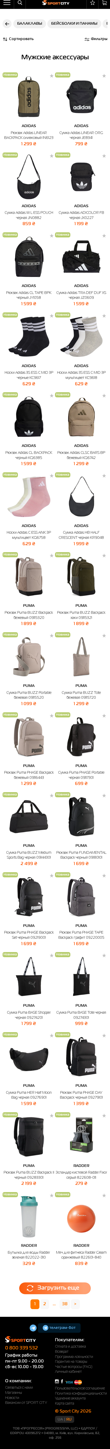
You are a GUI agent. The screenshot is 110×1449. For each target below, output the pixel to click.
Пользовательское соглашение (80, 1388)
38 (65, 1304)
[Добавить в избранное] (52, 76)
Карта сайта (64, 1403)
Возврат (62, 1351)
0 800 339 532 (21, 1348)
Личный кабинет (68, 1371)
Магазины (13, 1392)
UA (60, 1419)
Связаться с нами (19, 1387)
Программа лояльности (74, 1356)
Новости (12, 1397)
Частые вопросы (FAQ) (73, 1366)
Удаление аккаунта (70, 1398)
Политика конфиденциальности (81, 1393)
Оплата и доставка (70, 1346)
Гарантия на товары (71, 1361)
